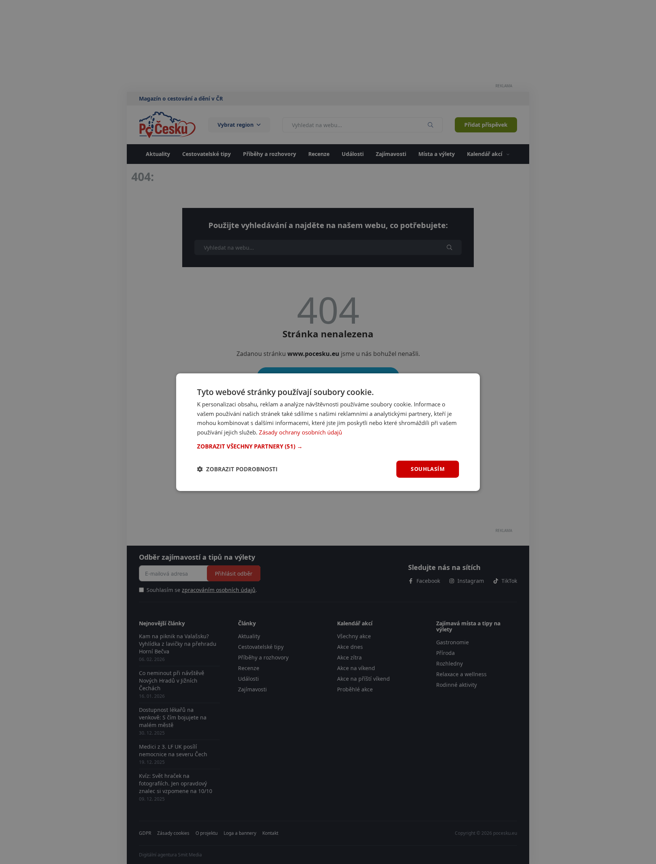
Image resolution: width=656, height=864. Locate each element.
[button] (328, 446)
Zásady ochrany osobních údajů (300, 432)
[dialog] (328, 432)
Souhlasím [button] (428, 468)
